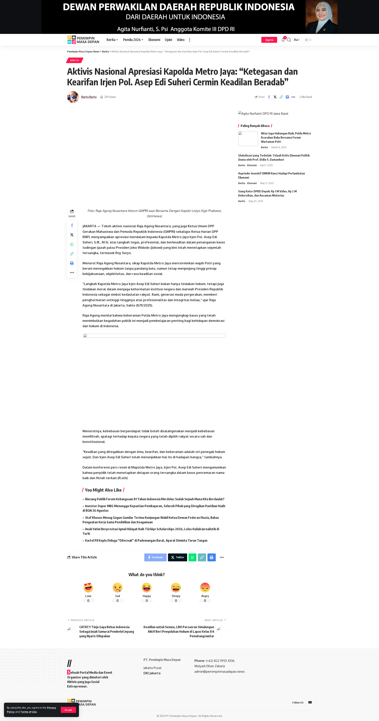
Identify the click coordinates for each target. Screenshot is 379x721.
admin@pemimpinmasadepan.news (219, 671)
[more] (189, 40)
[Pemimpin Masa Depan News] (83, 39)
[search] (289, 40)
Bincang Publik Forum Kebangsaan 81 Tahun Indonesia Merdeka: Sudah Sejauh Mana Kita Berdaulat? (154, 499)
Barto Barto (89, 97)
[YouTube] (310, 702)
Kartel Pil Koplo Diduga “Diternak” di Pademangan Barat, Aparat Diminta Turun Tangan (146, 540)
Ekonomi (252, 165)
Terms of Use (28, 711)
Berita (74, 60)
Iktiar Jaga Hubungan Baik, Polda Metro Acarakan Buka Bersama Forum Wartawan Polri (286, 137)
